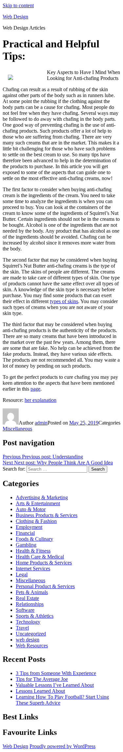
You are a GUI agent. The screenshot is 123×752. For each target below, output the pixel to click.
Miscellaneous (17, 428)
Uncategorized (31, 633)
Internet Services (33, 568)
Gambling (26, 545)
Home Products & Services (44, 562)
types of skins (64, 301)
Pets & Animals (32, 592)
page (35, 389)
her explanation (40, 400)
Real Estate (27, 598)
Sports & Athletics (34, 616)
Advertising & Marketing (42, 497)
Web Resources (32, 645)
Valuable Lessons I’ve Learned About (55, 685)
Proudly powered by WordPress (62, 746)
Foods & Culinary (34, 539)
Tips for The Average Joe (42, 679)
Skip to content (18, 5)
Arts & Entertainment (38, 503)
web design (27, 639)
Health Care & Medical (40, 556)
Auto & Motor (31, 509)
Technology (28, 622)
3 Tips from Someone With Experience (56, 673)
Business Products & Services (46, 515)
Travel (22, 628)
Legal (22, 574)
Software (25, 610)
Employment (29, 527)
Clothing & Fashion (36, 521)
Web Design (15, 16)
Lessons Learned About (40, 691)
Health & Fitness (33, 551)
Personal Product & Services (45, 586)
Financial (25, 533)
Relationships (30, 604)
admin (41, 423)
